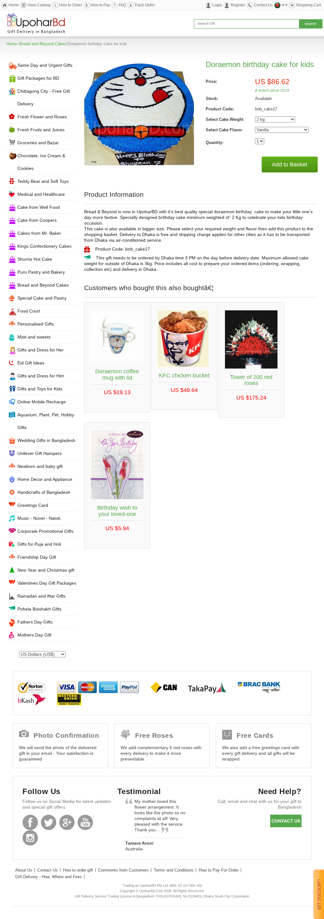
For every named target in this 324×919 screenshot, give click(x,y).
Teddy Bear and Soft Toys (43, 181)
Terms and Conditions (174, 870)
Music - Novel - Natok (38, 518)
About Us (23, 870)
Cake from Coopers (37, 220)
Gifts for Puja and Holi (39, 544)
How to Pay (100, 5)
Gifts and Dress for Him (40, 375)
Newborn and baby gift (40, 466)
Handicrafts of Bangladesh (43, 492)
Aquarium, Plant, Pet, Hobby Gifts (45, 421)
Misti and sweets (34, 336)
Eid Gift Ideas (30, 362)
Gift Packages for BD (38, 78)
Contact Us (263, 5)
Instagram (30, 838)
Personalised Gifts (35, 323)
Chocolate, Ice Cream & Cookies (41, 162)
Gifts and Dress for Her (40, 349)
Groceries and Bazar (38, 142)
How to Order (70, 5)
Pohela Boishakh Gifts (39, 609)
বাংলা (284, 5)
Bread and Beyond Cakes (43, 43)
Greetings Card (32, 505)
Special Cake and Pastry (41, 298)
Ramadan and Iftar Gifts (41, 596)
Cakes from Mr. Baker (39, 233)
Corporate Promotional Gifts (45, 531)
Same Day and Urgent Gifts (44, 65)
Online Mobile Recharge (41, 401)
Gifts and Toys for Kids (39, 388)
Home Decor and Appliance (44, 479)
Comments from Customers (123, 870)
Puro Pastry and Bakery (41, 272)
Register (238, 5)
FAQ (122, 5)
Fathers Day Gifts (35, 621)
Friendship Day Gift (36, 557)
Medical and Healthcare (41, 194)
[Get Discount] (319, 894)
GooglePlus (67, 822)
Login (217, 5)
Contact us (285, 820)
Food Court (28, 311)
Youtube (85, 822)
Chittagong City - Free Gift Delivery (43, 97)
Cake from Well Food (38, 207)
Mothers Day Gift (34, 634)
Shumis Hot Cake (34, 259)
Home (14, 5)
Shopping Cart (308, 5)
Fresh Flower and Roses (42, 116)
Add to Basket (289, 164)
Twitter (48, 822)
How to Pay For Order (219, 870)
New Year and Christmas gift (45, 570)
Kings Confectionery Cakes (44, 246)
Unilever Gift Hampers (39, 453)
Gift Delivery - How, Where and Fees (48, 876)
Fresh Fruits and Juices (41, 129)
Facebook (30, 822)
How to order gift (78, 870)
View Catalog (39, 5)
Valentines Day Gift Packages (46, 583)
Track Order (144, 5)
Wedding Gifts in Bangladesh (46, 440)
